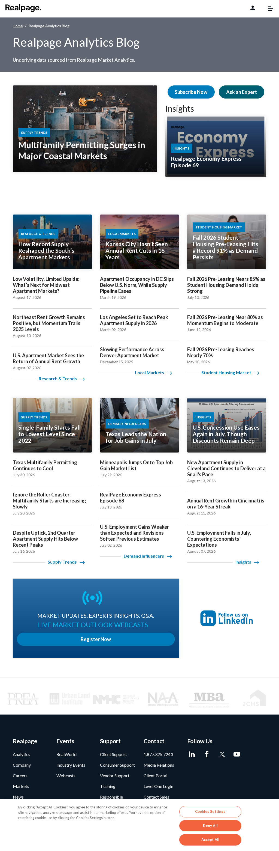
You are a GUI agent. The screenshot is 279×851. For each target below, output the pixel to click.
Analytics (21, 754)
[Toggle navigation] (268, 8)
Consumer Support (117, 764)
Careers (20, 775)
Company (22, 764)
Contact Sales (156, 796)
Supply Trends (62, 561)
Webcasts (65, 775)
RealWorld (66, 754)
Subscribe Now (191, 92)
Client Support (113, 754)
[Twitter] (222, 754)
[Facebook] (207, 754)
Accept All (210, 839)
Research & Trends (58, 378)
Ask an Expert (241, 92)
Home (18, 25)
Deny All (210, 825)
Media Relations (159, 764)
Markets (21, 786)
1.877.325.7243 (158, 754)
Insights (179, 108)
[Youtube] (237, 754)
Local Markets (149, 372)
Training (108, 786)
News (18, 796)
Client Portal (155, 775)
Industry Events (70, 764)
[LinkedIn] (192, 754)
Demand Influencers (144, 555)
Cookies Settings (210, 811)
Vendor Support (114, 775)
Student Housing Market (226, 372)
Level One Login (158, 786)
